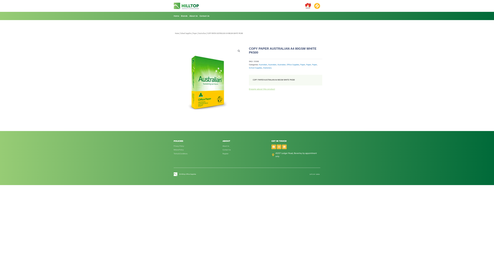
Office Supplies (293, 65)
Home (176, 16)
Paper (195, 33)
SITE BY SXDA (315, 174)
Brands (184, 16)
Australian (202, 33)
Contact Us (204, 16)
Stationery (267, 68)
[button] (239, 51)
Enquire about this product (262, 89)
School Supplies (186, 33)
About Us (193, 16)
